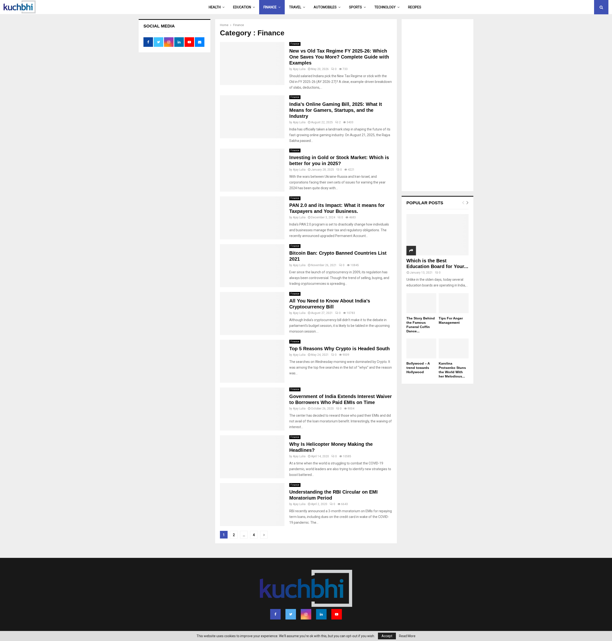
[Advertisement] (437, 105)
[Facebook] (275, 614)
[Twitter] (290, 614)
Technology (385, 7)
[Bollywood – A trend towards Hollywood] (421, 348)
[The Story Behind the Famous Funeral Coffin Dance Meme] (421, 303)
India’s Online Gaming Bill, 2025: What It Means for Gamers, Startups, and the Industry (335, 110)
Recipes (414, 7)
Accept (387, 636)
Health (215, 7)
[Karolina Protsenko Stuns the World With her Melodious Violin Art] (454, 348)
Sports (355, 7)
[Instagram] (306, 614)
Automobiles (325, 7)
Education (242, 7)
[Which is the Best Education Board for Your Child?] (437, 234)
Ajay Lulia (299, 69)
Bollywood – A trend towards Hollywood (418, 367)
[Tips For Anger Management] (454, 303)
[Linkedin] (321, 614)
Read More (407, 636)
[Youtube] (336, 614)
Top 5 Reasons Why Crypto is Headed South (339, 348)
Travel (295, 7)
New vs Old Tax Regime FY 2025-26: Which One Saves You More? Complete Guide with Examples (339, 56)
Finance (270, 7)
